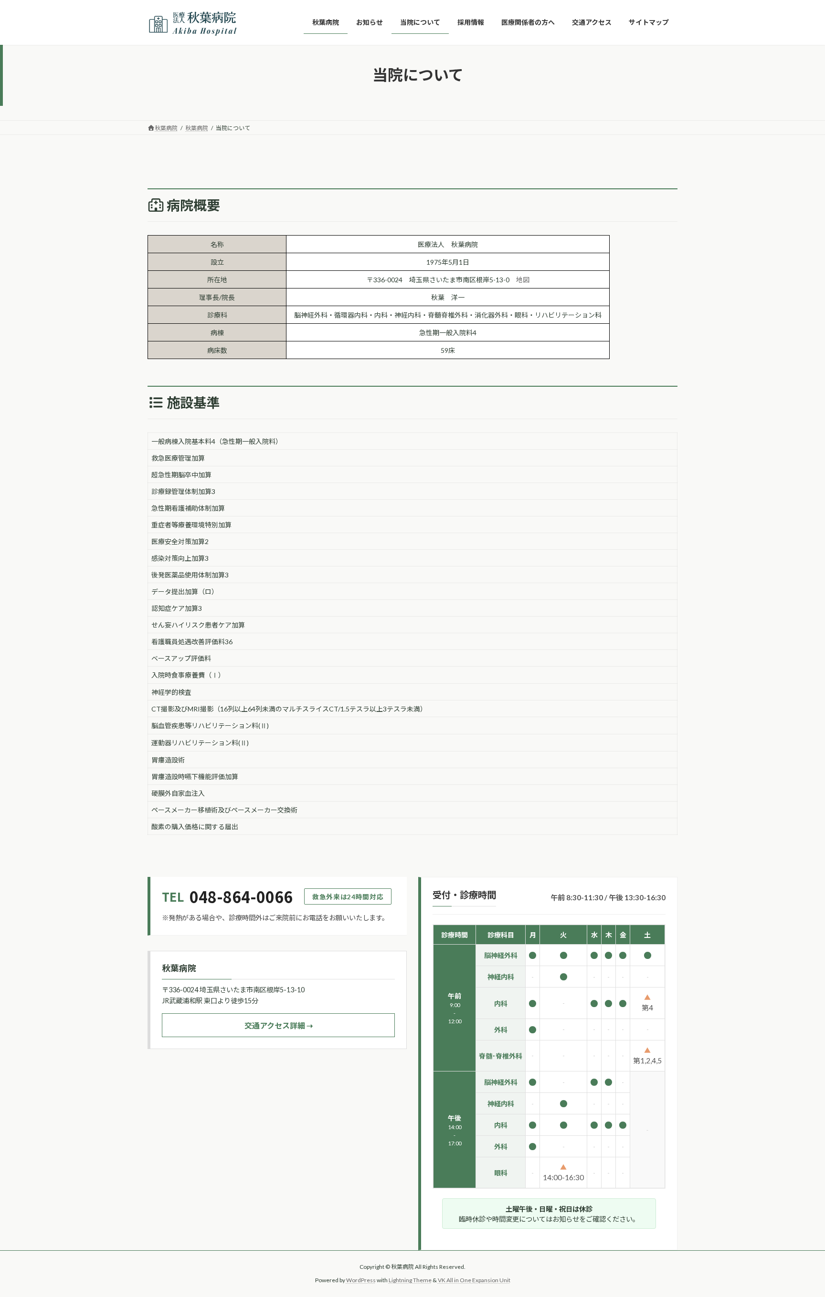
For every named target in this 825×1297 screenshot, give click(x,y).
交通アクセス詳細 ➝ (278, 1025)
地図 (522, 280)
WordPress (361, 1280)
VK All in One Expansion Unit (474, 1280)
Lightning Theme (410, 1280)
